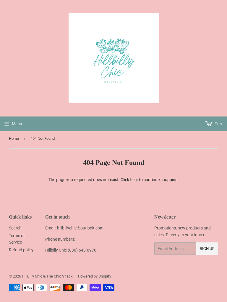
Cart (218, 124)
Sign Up (207, 249)
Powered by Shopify (94, 276)
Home (14, 138)
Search (15, 228)
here (134, 179)
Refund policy (21, 249)
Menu (17, 124)
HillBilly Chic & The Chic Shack (47, 276)
